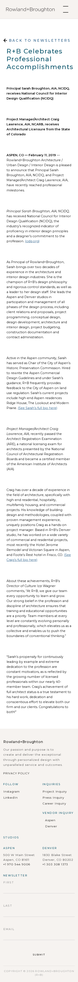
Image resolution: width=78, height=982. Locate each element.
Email (9, 929)
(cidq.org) (32, 241)
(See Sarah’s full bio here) (37, 408)
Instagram (11, 791)
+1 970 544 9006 (16, 864)
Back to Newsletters (39, 40)
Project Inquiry (54, 791)
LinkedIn (10, 797)
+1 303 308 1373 (55, 864)
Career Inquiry (54, 803)
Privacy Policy (16, 773)
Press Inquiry (53, 797)
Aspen (50, 820)
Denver (51, 826)
